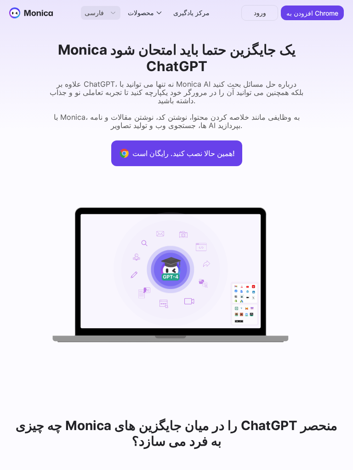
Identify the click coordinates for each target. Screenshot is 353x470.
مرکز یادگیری (191, 13)
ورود (260, 13)
